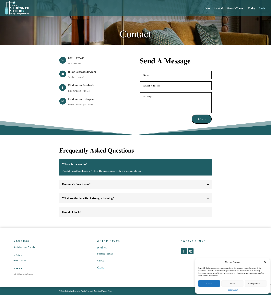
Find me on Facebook (81, 85)
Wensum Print (106, 291)
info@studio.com (24, 274)
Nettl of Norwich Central (90, 291)
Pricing (251, 8)
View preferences (255, 283)
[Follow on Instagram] (191, 251)
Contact (262, 8)
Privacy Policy (233, 290)
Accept (209, 283)
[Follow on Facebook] (184, 251)
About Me (219, 8)
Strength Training (236, 8)
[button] (265, 262)
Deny (232, 283)
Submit (202, 119)
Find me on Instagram (81, 99)
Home (207, 8)
